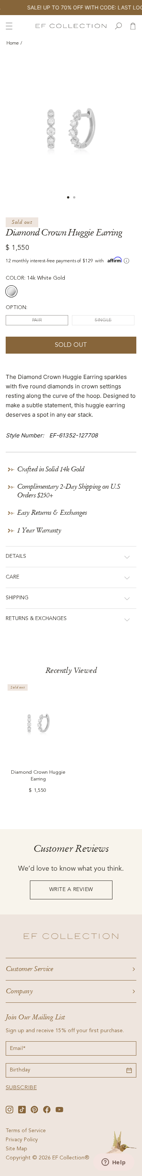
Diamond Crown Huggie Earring (38, 776)
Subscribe (21, 1088)
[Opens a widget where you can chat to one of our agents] (113, 1162)
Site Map (16, 1149)
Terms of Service (26, 1131)
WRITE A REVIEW (71, 890)
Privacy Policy (22, 1140)
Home (12, 43)
